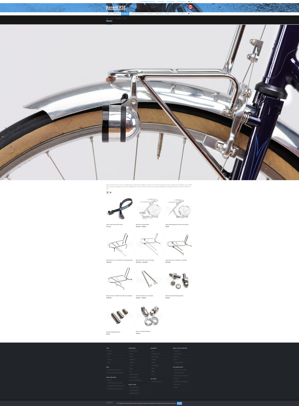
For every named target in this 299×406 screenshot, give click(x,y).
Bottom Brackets (133, 351)
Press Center (177, 384)
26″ (108, 356)
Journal (167, 13)
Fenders (154, 362)
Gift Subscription (178, 353)
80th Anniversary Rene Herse (114, 369)
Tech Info (161, 1)
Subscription (177, 351)
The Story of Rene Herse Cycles (114, 383)
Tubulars (109, 359)
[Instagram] (191, 1)
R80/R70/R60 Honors (134, 393)
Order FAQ (171, 1)
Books (175, 359)
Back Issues (176, 356)
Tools (153, 374)
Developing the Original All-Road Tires (116, 385)
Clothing (154, 359)
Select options (160, 198)
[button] (191, 14)
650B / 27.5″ (110, 353)
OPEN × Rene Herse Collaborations (115, 372)
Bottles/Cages (155, 356)
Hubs (131, 365)
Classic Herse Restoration (136, 380)
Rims (131, 371)
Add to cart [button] (130, 198)
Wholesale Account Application (181, 381)
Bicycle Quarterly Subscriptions (181, 375)
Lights (153, 368)
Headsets (132, 362)
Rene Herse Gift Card (157, 381)
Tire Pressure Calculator (148, 1)
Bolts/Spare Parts (156, 353)
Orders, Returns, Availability (180, 369)
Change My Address (178, 362)
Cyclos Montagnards (134, 390)
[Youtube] (189, 1)
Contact (183, 13)
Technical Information (179, 372)
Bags (153, 351)
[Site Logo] (116, 7)
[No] (297, 403)
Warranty (176, 378)
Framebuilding (155, 365)
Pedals (131, 368)
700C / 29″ (109, 351)
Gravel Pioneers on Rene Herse (114, 388)
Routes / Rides (159, 13)
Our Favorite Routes (134, 387)
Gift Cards (150, 13)
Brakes (131, 353)
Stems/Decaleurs (134, 377)
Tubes (108, 362)
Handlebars (132, 359)
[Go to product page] (119, 208)
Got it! (179, 403)
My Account (182, 1)
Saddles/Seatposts (134, 374)
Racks (153, 371)
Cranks (131, 356)
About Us (109, 380)
